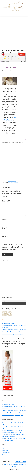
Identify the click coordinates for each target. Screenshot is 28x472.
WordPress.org (5, 454)
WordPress (22, 464)
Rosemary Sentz (6, 422)
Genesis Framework (11, 464)
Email (4, 228)
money (9, 182)
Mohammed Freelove (7, 430)
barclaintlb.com (6, 426)
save (13, 182)
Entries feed (5, 450)
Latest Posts (7, 320)
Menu (24, 14)
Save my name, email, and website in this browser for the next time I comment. (12, 247)
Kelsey (3, 438)
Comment (6, 201)
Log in (3, 448)
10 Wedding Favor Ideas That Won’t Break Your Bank (14, 329)
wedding (16, 182)
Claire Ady (4, 434)
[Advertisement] (14, 35)
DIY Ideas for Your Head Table (8, 323)
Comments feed (6, 452)
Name (4, 220)
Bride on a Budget (12, 181)
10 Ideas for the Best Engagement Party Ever (12, 334)
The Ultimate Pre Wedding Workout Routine (12, 331)
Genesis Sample (20, 462)
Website (5, 236)
